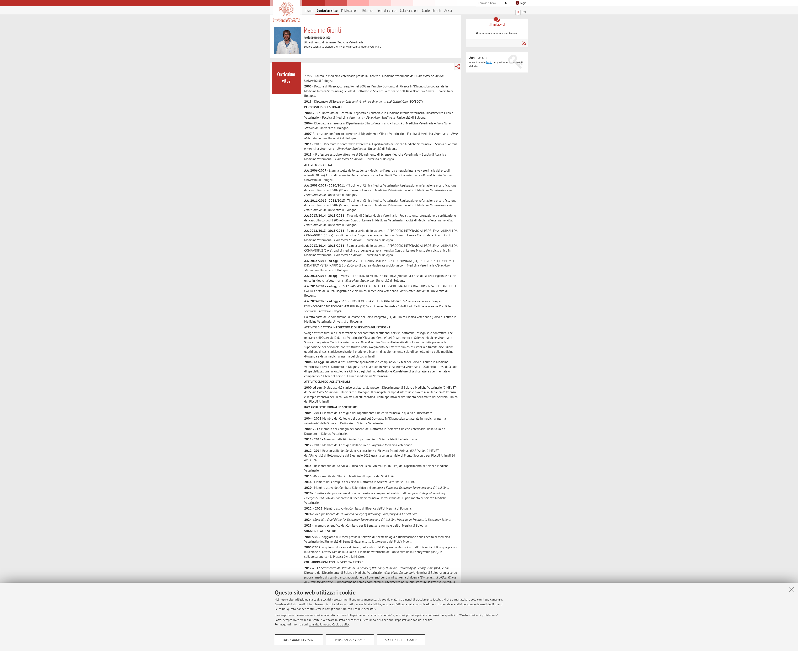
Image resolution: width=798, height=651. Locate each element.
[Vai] (506, 3)
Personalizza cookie (350, 640)
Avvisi (448, 11)
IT (518, 12)
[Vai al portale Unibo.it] (286, 12)
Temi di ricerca (386, 11)
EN (524, 12)
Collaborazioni (409, 11)
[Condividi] (457, 66)
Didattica (367, 11)
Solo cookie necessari (299, 640)
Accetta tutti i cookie (401, 640)
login (489, 62)
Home (309, 11)
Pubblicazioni (349, 11)
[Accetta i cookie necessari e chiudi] (791, 589)
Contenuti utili (431, 11)
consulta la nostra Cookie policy (329, 624)
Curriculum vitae (327, 11)
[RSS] (524, 43)
